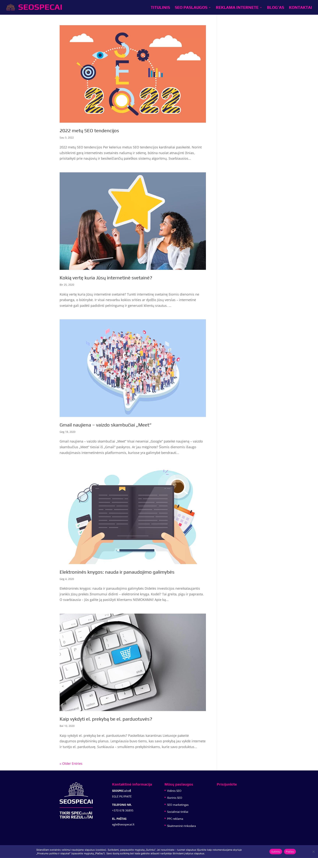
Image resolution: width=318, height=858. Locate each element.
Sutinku (275, 851)
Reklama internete (237, 8)
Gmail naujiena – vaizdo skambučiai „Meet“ (105, 425)
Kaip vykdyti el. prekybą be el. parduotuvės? (106, 719)
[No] (313, 851)
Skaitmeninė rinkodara (181, 826)
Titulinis (160, 8)
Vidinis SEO (174, 791)
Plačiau (290, 851)
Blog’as (275, 8)
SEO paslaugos (191, 8)
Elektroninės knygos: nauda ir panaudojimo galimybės (117, 572)
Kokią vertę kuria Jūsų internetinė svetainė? (106, 277)
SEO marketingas (178, 805)
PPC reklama (175, 818)
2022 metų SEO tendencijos (89, 130)
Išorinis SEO (174, 798)
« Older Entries (71, 763)
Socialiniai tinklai (177, 811)
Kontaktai (300, 8)
